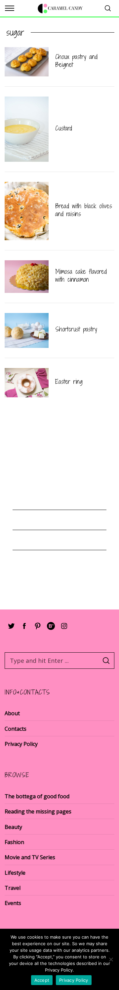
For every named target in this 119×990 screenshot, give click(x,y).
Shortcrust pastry (76, 329)
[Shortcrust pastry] (26, 330)
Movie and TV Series (30, 857)
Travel (12, 887)
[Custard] (26, 129)
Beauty (13, 827)
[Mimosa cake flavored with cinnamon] (26, 276)
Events (13, 903)
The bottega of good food (37, 796)
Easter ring (69, 381)
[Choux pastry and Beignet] (26, 61)
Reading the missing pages (38, 811)
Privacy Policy (21, 744)
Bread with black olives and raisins (83, 210)
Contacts (15, 728)
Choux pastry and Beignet (76, 60)
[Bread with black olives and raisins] (26, 211)
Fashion (14, 842)
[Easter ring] (26, 382)
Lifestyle (15, 872)
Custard (63, 128)
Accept (42, 980)
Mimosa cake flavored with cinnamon (81, 275)
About (12, 713)
